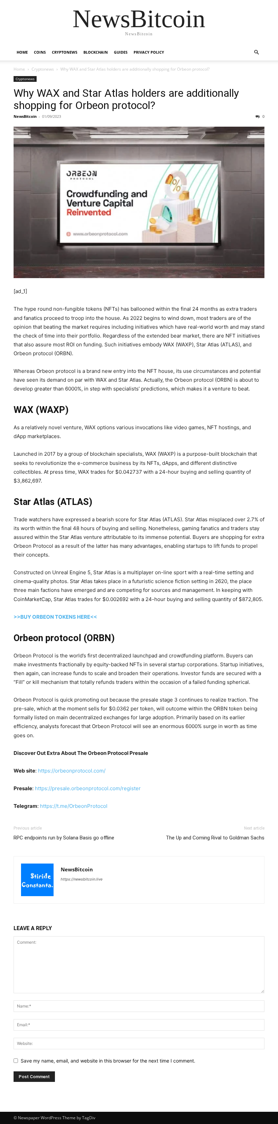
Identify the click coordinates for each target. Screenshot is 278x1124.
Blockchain (95, 52)
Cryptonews (64, 52)
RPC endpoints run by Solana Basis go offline (64, 838)
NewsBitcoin (25, 116)
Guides (120, 52)
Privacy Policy (149, 52)
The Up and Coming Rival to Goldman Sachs (215, 838)
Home (22, 52)
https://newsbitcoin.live (81, 879)
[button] (256, 52)
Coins (40, 52)
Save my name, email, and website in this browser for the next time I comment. (108, 1061)
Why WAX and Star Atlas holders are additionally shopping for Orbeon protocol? (126, 99)
